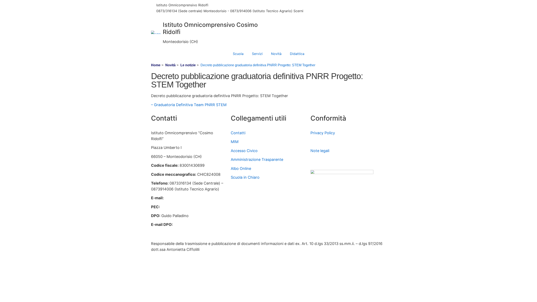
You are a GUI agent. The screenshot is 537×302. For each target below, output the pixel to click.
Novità (276, 54)
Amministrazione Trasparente (257, 159)
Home (155, 65)
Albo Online (241, 168)
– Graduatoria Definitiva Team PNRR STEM (189, 105)
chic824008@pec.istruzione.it (187, 207)
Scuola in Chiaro (245, 177)
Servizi (257, 54)
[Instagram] (348, 12)
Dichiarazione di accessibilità (335, 141)
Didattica (297, 54)
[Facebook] (348, 5)
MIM (235, 141)
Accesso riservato (326, 159)
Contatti (238, 133)
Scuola (238, 54)
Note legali (319, 150)
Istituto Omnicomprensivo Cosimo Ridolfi (210, 28)
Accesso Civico (244, 150)
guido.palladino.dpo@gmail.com (179, 230)
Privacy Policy (322, 133)
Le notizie (188, 65)
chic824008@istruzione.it (237, 5)
